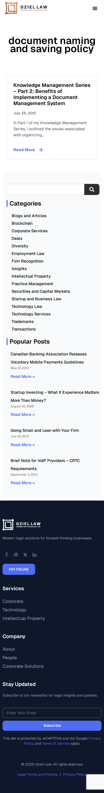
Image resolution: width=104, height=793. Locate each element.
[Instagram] (16, 555)
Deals (17, 238)
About (9, 649)
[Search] (91, 189)
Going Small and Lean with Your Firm (45, 430)
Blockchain (22, 223)
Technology (15, 610)
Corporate (13, 601)
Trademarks (23, 321)
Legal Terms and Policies (38, 774)
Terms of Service (56, 743)
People (10, 657)
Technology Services (31, 314)
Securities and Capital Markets (41, 291)
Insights (19, 268)
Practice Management (32, 283)
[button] (95, 8)
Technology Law (27, 306)
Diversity (20, 246)
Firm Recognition (27, 261)
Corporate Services (30, 231)
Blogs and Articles (29, 215)
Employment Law (28, 253)
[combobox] (45, 189)
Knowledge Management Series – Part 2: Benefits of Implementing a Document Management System (51, 94)
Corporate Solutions (23, 666)
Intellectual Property (31, 276)
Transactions (24, 329)
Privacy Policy (75, 774)
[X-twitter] (25, 555)
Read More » (23, 376)
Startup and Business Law (36, 299)
